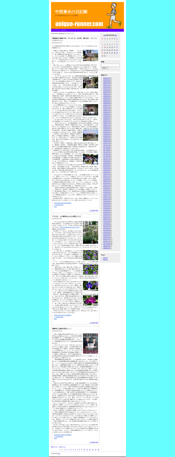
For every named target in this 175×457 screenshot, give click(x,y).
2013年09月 (106, 201)
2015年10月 (106, 178)
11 (87, 449)
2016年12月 (106, 159)
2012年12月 (106, 217)
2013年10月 (106, 199)
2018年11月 (106, 125)
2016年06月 (106, 165)
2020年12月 (106, 94)
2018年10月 (106, 127)
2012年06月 (106, 228)
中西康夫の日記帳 (71, 11)
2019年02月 (106, 120)
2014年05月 (106, 188)
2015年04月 (106, 183)
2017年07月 (106, 152)
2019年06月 (106, 112)
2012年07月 (106, 226)
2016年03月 (106, 170)
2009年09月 (106, 248)
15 (98, 449)
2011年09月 (106, 245)
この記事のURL (93, 210)
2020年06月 (106, 98)
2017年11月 (106, 145)
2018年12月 (106, 123)
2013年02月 (106, 214)
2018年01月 (106, 141)
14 (95, 449)
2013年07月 (106, 205)
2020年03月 (106, 103)
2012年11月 (106, 219)
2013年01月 (106, 216)
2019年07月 (106, 110)
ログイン (64, 30)
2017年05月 (106, 154)
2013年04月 (106, 210)
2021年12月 (106, 83)
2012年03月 (106, 234)
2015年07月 (106, 181)
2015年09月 (106, 179)
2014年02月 (106, 194)
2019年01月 (106, 121)
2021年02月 (106, 92)
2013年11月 (106, 197)
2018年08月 (106, 130)
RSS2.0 (105, 259)
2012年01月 (106, 237)
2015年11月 (106, 176)
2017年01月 (106, 158)
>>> (115, 35)
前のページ (54, 446)
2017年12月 (106, 143)
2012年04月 (106, 232)
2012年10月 (106, 221)
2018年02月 (106, 139)
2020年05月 (106, 100)
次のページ (62, 446)
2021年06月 (106, 90)
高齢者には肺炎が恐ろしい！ (62, 328)
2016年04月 (106, 168)
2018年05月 (106, 134)
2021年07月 (106, 89)
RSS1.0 (105, 258)
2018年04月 (106, 136)
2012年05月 (106, 230)
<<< (105, 35)
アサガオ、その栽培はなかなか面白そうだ (66, 216)
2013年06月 (106, 206)
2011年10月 (106, 243)
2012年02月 (106, 235)
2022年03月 (106, 81)
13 (92, 449)
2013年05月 (106, 208)
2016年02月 (106, 172)
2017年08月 (106, 150)
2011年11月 (106, 241)
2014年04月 (106, 190)
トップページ (56, 30)
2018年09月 (106, 129)
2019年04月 (106, 116)
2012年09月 (106, 223)
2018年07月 (106, 132)
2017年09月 (106, 148)
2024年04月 (106, 80)
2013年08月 (106, 203)
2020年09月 (106, 96)
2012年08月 (106, 225)
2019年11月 (106, 107)
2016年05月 (106, 167)
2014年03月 (106, 192)
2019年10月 (106, 109)
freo (59, 453)
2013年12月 (106, 196)
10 (84, 449)
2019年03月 (106, 118)
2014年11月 (106, 185)
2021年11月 (106, 85)
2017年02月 (106, 156)
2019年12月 (106, 105)
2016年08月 (106, 163)
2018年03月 (106, 138)
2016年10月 (106, 161)
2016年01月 (106, 174)
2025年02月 (106, 78)
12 (90, 449)
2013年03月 (106, 212)
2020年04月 (106, 101)
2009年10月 (106, 246)
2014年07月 (106, 187)
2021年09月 (106, 87)
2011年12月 (106, 239)
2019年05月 (106, 114)
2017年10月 (106, 147)
